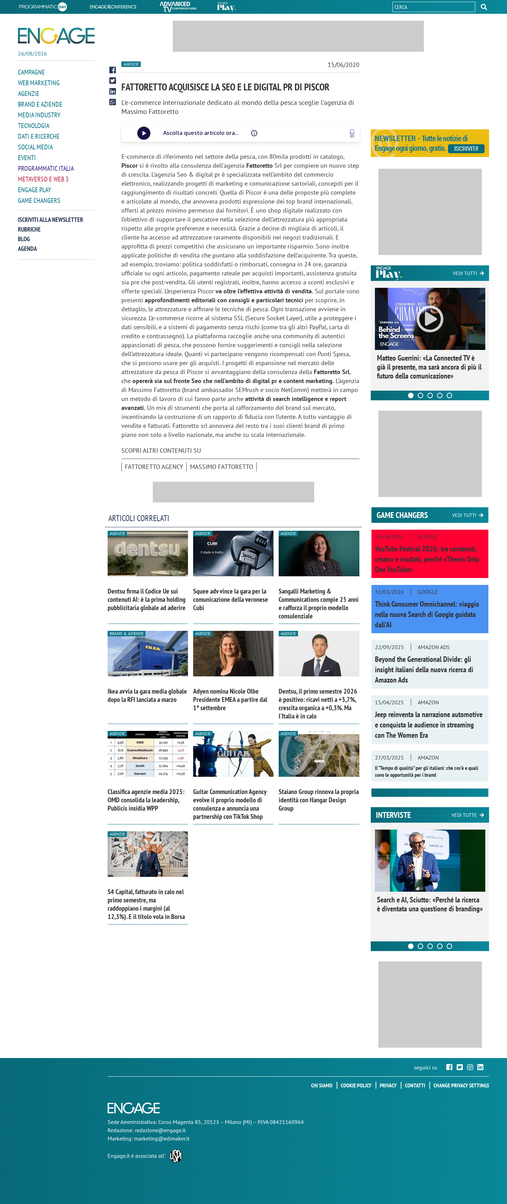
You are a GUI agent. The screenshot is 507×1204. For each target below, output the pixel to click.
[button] (484, 7)
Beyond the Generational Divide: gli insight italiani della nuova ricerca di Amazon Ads (424, 669)
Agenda (27, 249)
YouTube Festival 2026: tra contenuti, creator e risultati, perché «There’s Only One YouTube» (427, 559)
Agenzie (28, 93)
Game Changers (39, 200)
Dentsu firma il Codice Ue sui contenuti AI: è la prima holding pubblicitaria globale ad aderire (147, 599)
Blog (24, 239)
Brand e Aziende (40, 104)
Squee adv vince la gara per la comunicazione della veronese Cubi (230, 599)
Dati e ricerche (39, 136)
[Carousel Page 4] (440, 395)
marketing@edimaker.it (161, 1138)
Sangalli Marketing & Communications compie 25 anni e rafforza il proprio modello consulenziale (319, 603)
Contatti (415, 1085)
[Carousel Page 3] (430, 395)
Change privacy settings (461, 1085)
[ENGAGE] (56, 36)
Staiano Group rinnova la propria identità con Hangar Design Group (319, 799)
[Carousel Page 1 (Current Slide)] (411, 395)
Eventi (27, 157)
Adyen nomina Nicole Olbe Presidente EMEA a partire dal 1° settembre (230, 699)
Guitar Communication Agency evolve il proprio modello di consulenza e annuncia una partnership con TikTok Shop (229, 804)
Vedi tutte (464, 815)
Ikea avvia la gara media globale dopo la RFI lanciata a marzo (147, 695)
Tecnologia (33, 125)
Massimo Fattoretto (221, 467)
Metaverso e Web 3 (43, 179)
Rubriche (29, 229)
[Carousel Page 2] (420, 395)
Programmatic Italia (46, 168)
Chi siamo (321, 1085)
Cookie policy (356, 1085)
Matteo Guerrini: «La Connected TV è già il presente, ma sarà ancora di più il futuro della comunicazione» (429, 367)
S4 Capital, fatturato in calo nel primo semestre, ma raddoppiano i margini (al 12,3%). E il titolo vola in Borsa (146, 904)
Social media (35, 147)
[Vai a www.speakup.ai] (352, 133)
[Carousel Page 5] (449, 395)
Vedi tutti (465, 273)
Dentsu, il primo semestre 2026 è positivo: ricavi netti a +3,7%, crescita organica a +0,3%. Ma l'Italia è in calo (318, 703)
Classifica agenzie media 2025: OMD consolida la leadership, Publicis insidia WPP (146, 799)
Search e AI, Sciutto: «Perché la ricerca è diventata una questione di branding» (430, 904)
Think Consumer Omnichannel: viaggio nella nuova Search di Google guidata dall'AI (427, 614)
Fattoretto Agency (154, 467)
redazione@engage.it (160, 1130)
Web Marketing (39, 82)
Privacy (388, 1085)
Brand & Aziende (126, 633)
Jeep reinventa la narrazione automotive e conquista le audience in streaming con (429, 724)
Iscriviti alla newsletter (50, 220)
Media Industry (39, 114)
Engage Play (34, 189)
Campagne (31, 72)
